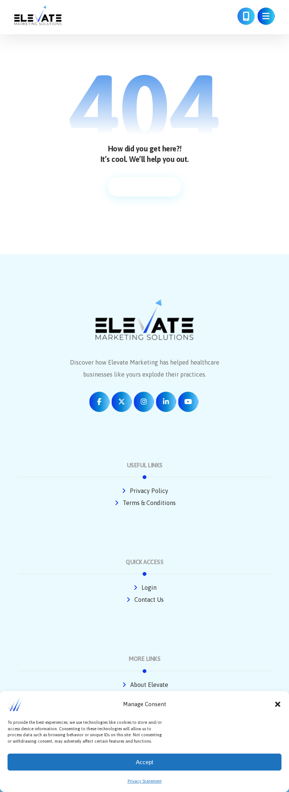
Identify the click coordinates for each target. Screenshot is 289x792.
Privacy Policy (149, 490)
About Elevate (149, 684)
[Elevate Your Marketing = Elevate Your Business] (38, 15)
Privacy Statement (145, 781)
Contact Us (149, 599)
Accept (144, 762)
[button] (277, 704)
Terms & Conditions (149, 502)
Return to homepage (144, 186)
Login (149, 587)
